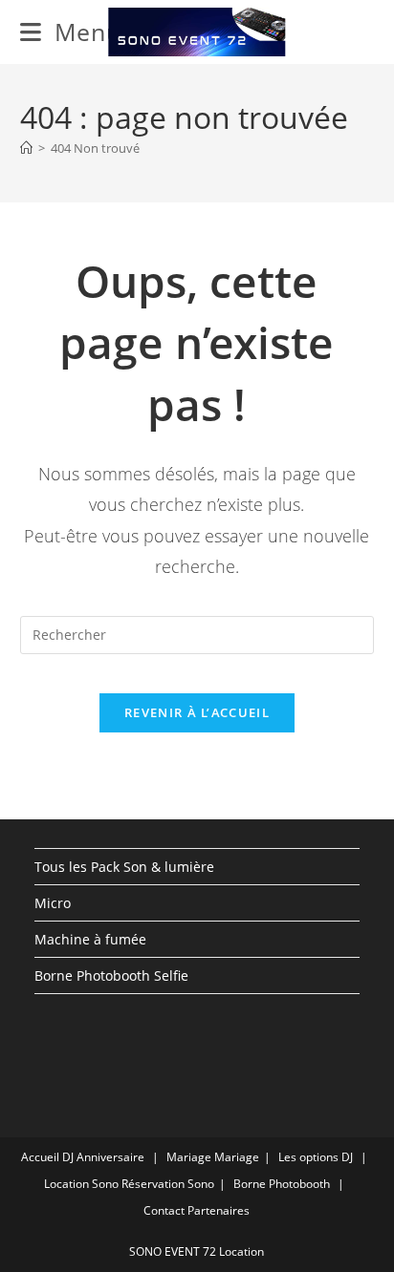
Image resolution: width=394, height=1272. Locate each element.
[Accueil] (26, 148)
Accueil (40, 1157)
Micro (52, 903)
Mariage (188, 1157)
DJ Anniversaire (103, 1157)
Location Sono (81, 1184)
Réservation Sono (167, 1184)
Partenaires (218, 1210)
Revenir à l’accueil (197, 712)
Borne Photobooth (281, 1184)
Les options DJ (315, 1157)
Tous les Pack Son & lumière (124, 867)
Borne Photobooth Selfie (111, 975)
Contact (164, 1210)
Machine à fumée (90, 939)
